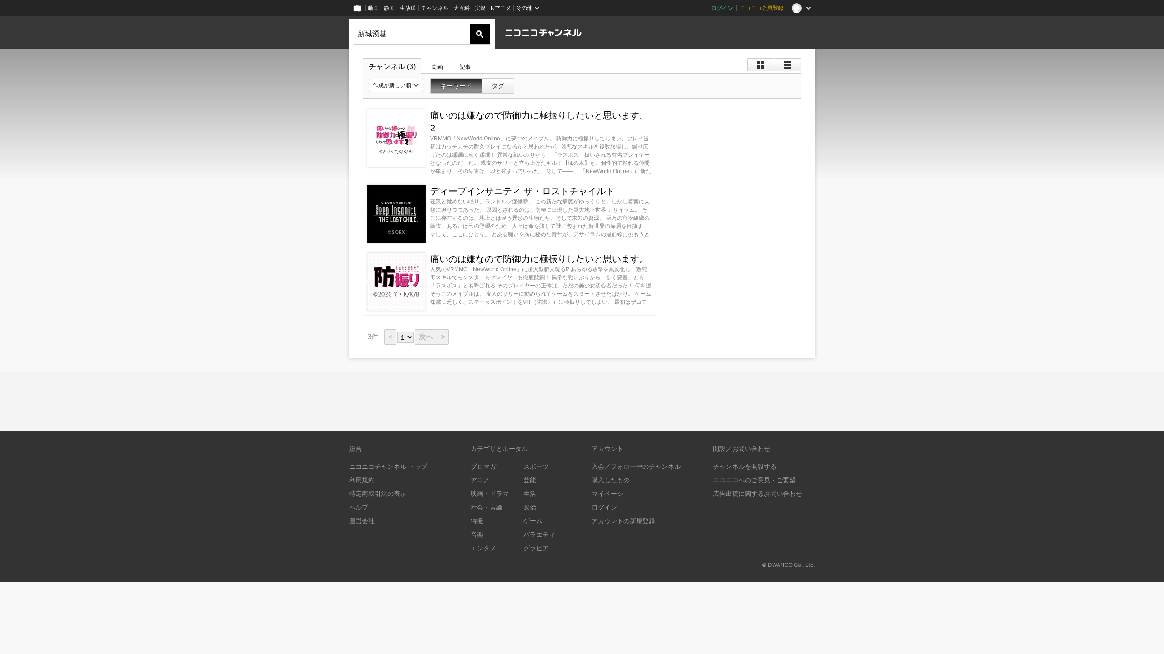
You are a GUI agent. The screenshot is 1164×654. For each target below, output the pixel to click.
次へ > (432, 337)
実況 (480, 8)
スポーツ (536, 466)
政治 (529, 507)
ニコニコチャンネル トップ (388, 466)
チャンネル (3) (392, 66)
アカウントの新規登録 (623, 521)
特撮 (477, 521)
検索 (480, 34)
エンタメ (483, 548)
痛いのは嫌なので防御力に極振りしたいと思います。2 (539, 121)
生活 (529, 493)
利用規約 (362, 480)
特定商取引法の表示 (377, 493)
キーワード (456, 85)
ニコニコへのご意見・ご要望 (754, 480)
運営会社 (362, 521)
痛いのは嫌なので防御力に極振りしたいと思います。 (539, 259)
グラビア (536, 548)
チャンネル (434, 8)
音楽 (477, 534)
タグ (498, 85)
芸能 (529, 480)
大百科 (461, 8)
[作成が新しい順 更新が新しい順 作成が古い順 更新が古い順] (396, 85)
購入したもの (611, 480)
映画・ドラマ (490, 493)
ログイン (722, 8)
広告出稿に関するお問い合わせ (757, 493)
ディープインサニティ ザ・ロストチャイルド (522, 191)
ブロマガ (483, 466)
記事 (465, 67)
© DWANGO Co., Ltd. (788, 564)
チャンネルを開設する (745, 466)
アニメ (480, 480)
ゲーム (532, 521)
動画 (373, 8)
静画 (389, 8)
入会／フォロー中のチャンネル (636, 466)
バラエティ (539, 534)
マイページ (607, 493)
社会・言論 (486, 507)
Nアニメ (501, 8)
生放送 (408, 8)
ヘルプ (358, 507)
